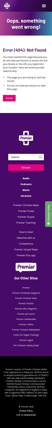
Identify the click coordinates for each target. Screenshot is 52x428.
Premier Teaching (26, 222)
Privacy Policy (26, 410)
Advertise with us (26, 237)
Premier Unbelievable (26, 319)
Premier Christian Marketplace (26, 329)
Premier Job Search (26, 314)
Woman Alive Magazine (26, 308)
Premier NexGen (26, 303)
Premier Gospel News (26, 249)
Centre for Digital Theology (26, 335)
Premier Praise (26, 211)
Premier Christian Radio (26, 205)
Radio (26, 178)
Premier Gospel (26, 216)
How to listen (26, 232)
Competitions (26, 243)
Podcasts (26, 184)
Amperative (30, 414)
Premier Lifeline (26, 324)
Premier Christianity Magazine (26, 293)
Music (26, 190)
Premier (26, 287)
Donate (26, 167)
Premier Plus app (26, 255)
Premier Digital (26, 340)
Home (9, 98)
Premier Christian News (26, 298)
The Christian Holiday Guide (26, 345)
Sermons (26, 195)
